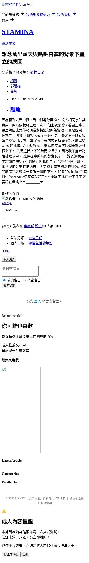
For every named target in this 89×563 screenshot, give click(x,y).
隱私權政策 (77, 498)
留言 (38, 226)
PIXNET (20, 498)
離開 (25, 554)
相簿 (13, 81)
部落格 (15, 86)
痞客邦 (29, 226)
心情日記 (37, 72)
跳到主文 (9, 43)
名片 (13, 91)
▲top (6, 251)
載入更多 (9, 259)
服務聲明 (46, 503)
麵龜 (15, 109)
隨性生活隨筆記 (41, 243)
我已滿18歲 (10, 554)
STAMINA (18, 32)
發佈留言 (9, 285)
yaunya (7, 203)
